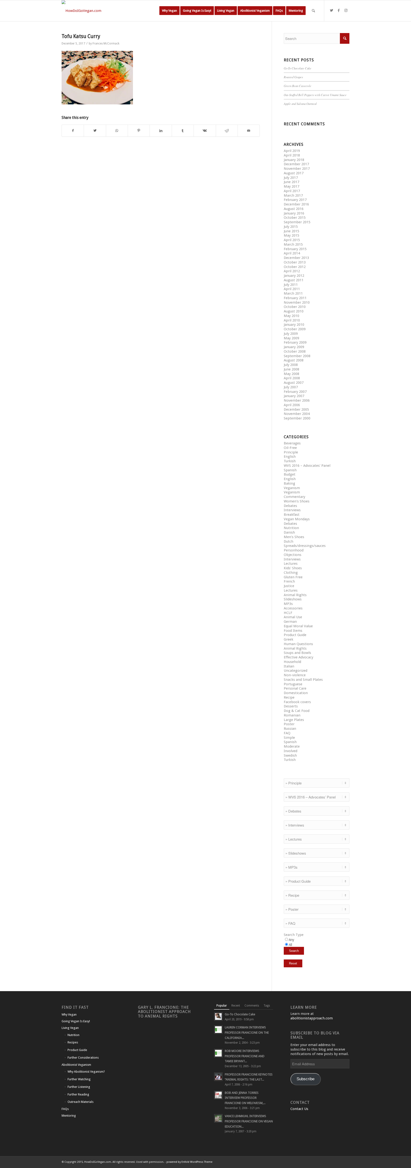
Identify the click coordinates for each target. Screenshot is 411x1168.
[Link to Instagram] (345, 10)
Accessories (293, 608)
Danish (289, 532)
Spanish (290, 470)
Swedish (290, 755)
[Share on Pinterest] (139, 130)
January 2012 (294, 275)
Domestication (296, 693)
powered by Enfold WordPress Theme (189, 1161)
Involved (290, 751)
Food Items (293, 630)
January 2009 (294, 347)
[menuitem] (169, 10)
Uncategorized (295, 670)
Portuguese (293, 684)
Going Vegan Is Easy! (76, 1021)
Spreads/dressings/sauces (305, 546)
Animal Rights (295, 595)
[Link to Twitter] (331, 10)
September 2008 (297, 356)
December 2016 (296, 204)
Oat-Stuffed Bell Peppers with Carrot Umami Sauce (315, 95)
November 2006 (297, 400)
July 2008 (291, 365)
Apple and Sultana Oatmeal (300, 104)
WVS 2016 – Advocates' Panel (307, 465)
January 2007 (294, 396)
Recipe (289, 697)
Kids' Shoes (293, 568)
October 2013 (295, 262)
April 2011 (292, 289)
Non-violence (295, 675)
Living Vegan (70, 1028)
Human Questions (298, 644)
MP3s (288, 604)
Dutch (288, 541)
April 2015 (292, 240)
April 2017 (292, 191)
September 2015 (297, 222)
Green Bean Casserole (297, 86)
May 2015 (291, 235)
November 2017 (297, 168)
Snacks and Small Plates (303, 679)
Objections (292, 555)
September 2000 (297, 418)
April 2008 (292, 378)
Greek (288, 639)
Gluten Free (293, 577)
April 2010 (292, 320)
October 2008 (295, 351)
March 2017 (293, 195)
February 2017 (295, 200)
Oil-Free (290, 448)
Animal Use (293, 617)
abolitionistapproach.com (311, 1018)
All (290, 945)
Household (292, 662)
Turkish (290, 461)
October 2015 (295, 217)
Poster (289, 724)
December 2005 (296, 409)
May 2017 (291, 186)
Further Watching (79, 1079)
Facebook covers (297, 702)
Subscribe (305, 1079)
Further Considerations (83, 1057)
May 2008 (291, 374)
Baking (289, 483)
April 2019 (292, 151)
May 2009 (291, 338)
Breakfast (291, 514)
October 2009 (295, 329)
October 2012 (295, 267)
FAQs (65, 1109)
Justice (289, 586)
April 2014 (292, 253)
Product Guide (295, 635)
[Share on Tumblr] (183, 130)
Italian (289, 666)
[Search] (313, 10)
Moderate (292, 746)
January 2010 (294, 324)
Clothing (291, 572)
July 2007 (291, 387)
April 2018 (292, 155)
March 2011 (293, 293)
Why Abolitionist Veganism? (86, 1071)
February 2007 (295, 391)
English (290, 456)
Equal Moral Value (298, 626)
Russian (290, 728)
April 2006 (292, 405)
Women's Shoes (296, 501)
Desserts (291, 706)
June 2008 (291, 369)
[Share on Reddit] (227, 130)
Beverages (292, 443)
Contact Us (299, 1109)
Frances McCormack (106, 43)
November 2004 (297, 414)
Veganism (292, 488)
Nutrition (291, 528)
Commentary (294, 497)
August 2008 (293, 360)
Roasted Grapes (293, 77)
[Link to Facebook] (338, 10)
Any (291, 940)
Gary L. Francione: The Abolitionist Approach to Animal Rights (164, 1011)
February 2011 (295, 298)
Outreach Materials (80, 1102)
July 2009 (291, 333)
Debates (290, 506)
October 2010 (295, 307)
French (289, 581)
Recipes (73, 1042)
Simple (289, 737)
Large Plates (294, 720)
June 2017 (291, 182)
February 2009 (295, 342)
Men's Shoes (294, 537)
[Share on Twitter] (95, 130)
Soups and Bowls (297, 653)
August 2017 (293, 173)
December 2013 (296, 258)
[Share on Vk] (204, 130)
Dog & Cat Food (296, 711)
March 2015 (293, 244)
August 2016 (293, 209)
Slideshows (293, 599)
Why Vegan (69, 1014)
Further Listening (79, 1087)
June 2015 (291, 231)
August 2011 (293, 280)
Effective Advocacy (298, 657)
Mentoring (69, 1115)
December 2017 (296, 164)
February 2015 (295, 249)
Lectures (291, 563)
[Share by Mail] (248, 130)
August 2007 (293, 382)
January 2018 (294, 160)
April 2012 (292, 271)
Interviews (292, 510)
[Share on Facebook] (73, 130)
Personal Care (295, 688)
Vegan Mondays (297, 519)
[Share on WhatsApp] (117, 130)
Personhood (293, 550)
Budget (289, 474)
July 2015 (291, 226)
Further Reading (78, 1094)
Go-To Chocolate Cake (297, 68)
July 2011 (291, 284)
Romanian (292, 715)
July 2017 (291, 177)
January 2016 (294, 213)
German (290, 621)
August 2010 (293, 311)
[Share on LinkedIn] (160, 130)
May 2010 (291, 316)
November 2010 (297, 302)
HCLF (288, 613)
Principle (291, 452)
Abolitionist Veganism (76, 1064)
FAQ (287, 733)
